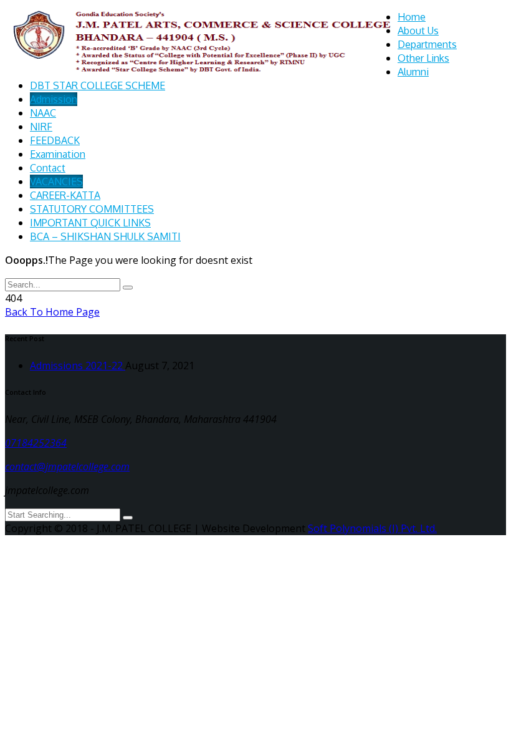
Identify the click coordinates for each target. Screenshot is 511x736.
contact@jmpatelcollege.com (67, 466)
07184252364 (36, 443)
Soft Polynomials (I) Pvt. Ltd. (372, 528)
